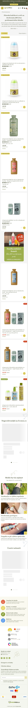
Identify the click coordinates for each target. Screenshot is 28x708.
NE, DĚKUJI (14, 359)
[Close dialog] (25, 340)
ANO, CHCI (14, 355)
